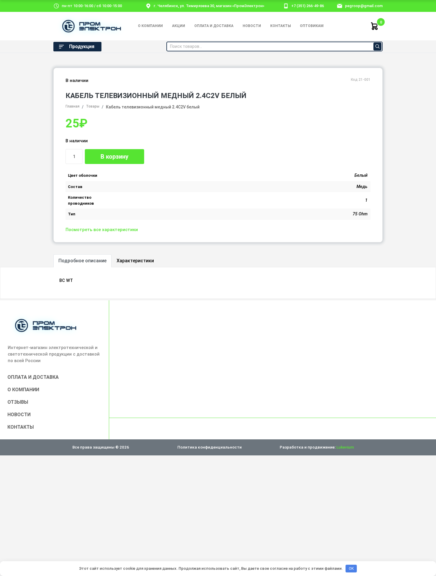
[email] (340, 5)
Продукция (81, 46)
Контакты (280, 26)
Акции (178, 26)
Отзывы (17, 402)
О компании (150, 26)
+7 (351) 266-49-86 (307, 6)
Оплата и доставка (213, 26)
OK (351, 568)
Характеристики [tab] (135, 260)
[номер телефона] (286, 5)
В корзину (114, 156)
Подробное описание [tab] (82, 260)
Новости (252, 26)
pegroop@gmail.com (364, 6)
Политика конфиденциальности (209, 447)
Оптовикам (312, 26)
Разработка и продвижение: (317, 447)
